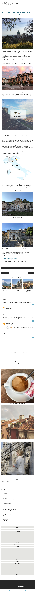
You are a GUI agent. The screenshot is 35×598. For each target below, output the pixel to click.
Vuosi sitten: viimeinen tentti (7, 515)
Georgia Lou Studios (23, 590)
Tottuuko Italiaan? (5, 505)
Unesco (17, 546)
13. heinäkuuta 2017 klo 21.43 (6, 300)
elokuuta (4, 494)
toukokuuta (5, 521)
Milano (17, 542)
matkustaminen (17, 557)
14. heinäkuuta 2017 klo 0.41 (9, 308)
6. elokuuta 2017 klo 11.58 (9, 324)
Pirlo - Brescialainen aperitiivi (7, 513)
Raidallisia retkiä (10, 590)
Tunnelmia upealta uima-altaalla (7, 508)
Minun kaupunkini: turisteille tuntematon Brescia (9, 510)
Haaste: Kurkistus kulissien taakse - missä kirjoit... (10, 509)
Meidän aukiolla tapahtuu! (8, 259)
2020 (3, 486)
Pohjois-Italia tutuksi (17, 544)
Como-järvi (17, 529)
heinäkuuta (4, 495)
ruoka (17, 565)
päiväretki (17, 563)
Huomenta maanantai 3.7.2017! (7, 518)
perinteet (17, 559)
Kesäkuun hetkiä (5, 519)
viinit (17, 574)
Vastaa (33, 304)
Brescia (17, 527)
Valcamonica (17, 548)
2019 (3, 488)
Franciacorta (17, 531)
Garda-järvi (17, 533)
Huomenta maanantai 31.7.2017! (7, 497)
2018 (3, 489)
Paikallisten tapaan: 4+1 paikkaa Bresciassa (10, 256)
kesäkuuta (4, 520)
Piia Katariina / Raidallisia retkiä (10, 307)
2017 (3, 490)
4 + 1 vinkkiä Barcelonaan (6, 516)
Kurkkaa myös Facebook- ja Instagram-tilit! (9, 504)
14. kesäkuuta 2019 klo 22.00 (6, 333)
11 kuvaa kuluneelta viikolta (7, 503)
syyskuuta (4, 493)
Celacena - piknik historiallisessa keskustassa (10, 258)
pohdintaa (17, 561)
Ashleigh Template (15, 590)
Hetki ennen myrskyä (6, 500)
